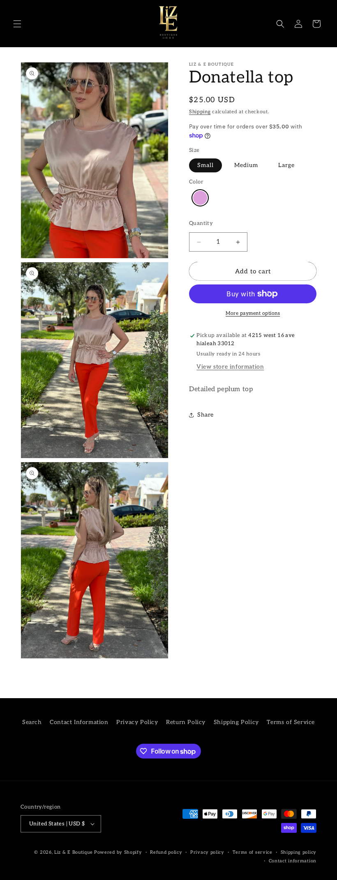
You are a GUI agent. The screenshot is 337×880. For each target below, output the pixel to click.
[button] (17, 24)
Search (32, 722)
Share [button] (205, 414)
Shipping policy (299, 852)
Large (286, 165)
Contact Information (79, 722)
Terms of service (252, 852)
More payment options (253, 313)
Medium (246, 165)
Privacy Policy (137, 722)
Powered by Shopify (118, 852)
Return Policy (185, 722)
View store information (230, 366)
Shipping (200, 112)
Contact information (292, 861)
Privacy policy (207, 852)
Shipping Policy (236, 722)
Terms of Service (291, 722)
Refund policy (166, 852)
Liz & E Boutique (73, 852)
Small (205, 165)
